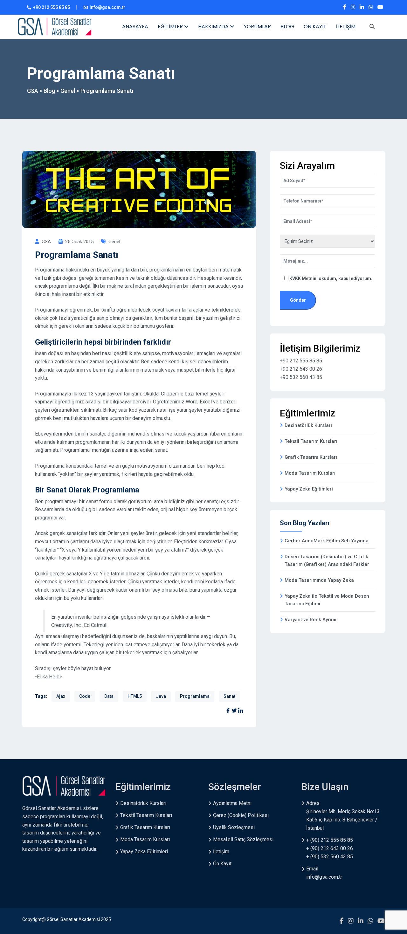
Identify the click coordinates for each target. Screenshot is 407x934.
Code (84, 696)
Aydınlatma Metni (232, 803)
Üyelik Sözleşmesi (234, 827)
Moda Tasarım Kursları (310, 473)
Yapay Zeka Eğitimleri (309, 489)
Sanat (229, 696)
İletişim (221, 851)
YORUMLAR (257, 26)
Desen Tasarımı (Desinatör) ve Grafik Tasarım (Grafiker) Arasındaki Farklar (327, 560)
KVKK (295, 278)
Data (109, 696)
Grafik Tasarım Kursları (311, 457)
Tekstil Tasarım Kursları (311, 441)
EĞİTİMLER (171, 26)
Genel (114, 241)
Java (161, 696)
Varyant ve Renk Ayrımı (310, 619)
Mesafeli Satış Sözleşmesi (243, 839)
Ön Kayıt (222, 864)
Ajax (60, 696)
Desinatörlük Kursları (308, 425)
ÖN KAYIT (315, 26)
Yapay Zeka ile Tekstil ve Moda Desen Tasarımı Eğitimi (327, 600)
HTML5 (135, 696)
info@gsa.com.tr (107, 7)
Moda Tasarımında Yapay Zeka (319, 580)
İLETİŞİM (345, 26)
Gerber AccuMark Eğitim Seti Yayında (327, 541)
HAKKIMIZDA (214, 26)
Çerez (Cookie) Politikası (241, 815)
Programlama (195, 696)
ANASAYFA (135, 26)
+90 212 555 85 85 (51, 7)
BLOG (287, 26)
